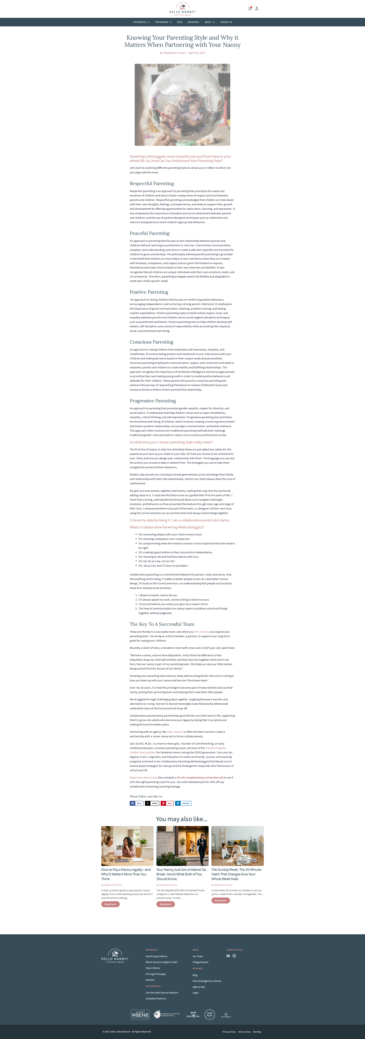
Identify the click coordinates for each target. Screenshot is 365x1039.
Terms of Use (244, 1031)
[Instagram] (234, 956)
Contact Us (226, 22)
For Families (139, 22)
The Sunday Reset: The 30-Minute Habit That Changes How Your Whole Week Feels (236, 874)
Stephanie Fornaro (175, 53)
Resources (193, 22)
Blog (179, 22)
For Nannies (161, 22)
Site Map (257, 1031)
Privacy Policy (229, 1031)
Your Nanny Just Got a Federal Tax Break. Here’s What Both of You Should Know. (181, 874)
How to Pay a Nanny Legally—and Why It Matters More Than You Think (126, 874)
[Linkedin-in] (228, 956)
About (208, 22)
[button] (137, 803)
